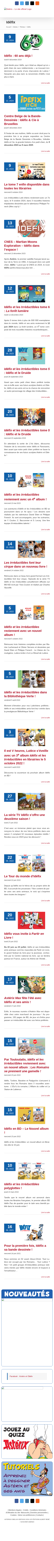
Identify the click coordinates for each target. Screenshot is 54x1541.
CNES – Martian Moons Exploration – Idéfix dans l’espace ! (21, 245)
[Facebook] (16, 1501)
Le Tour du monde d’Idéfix (22, 876)
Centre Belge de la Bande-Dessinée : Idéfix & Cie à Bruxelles (22, 120)
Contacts (39, 1515)
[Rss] (37, 1501)
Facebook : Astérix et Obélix (21, 1376)
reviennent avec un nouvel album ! (23, 630)
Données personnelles (38, 1513)
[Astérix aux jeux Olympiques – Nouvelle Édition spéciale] (27, 1332)
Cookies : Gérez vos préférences (22, 1515)
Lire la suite (45, 83)
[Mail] (32, 1501)
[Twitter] (22, 1501)
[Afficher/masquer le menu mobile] (48, 12)
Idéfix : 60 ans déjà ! (18, 55)
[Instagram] (27, 1501)
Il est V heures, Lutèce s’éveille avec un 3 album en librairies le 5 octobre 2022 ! (26, 757)
